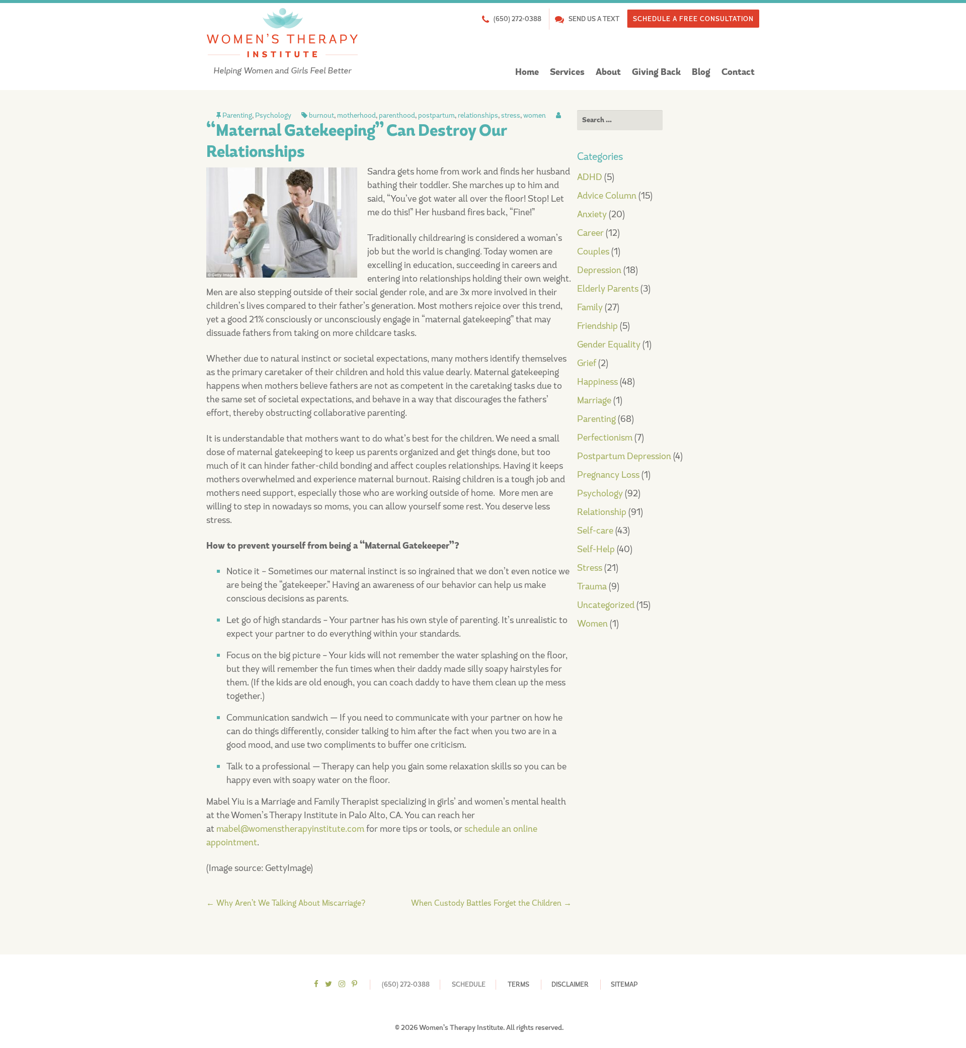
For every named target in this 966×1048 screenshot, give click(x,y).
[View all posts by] (558, 115)
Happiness (597, 382)
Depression (599, 270)
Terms (518, 984)
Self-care (595, 531)
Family (590, 307)
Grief (586, 363)
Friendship (597, 326)
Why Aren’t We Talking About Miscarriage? (285, 903)
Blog (701, 72)
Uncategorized (605, 605)
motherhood (356, 115)
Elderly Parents (607, 289)
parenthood (397, 115)
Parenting (237, 115)
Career (590, 233)
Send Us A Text (594, 19)
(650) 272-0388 (517, 19)
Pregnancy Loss (608, 475)
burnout (321, 115)
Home (527, 72)
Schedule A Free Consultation (693, 19)
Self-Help (596, 549)
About (608, 72)
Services (567, 72)
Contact (738, 72)
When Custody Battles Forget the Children (491, 903)
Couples (593, 251)
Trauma (592, 586)
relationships (478, 115)
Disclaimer (570, 984)
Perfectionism (604, 437)
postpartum (436, 115)
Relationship (601, 512)
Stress (589, 568)
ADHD (589, 177)
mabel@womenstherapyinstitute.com (290, 829)
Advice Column (606, 196)
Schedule (469, 984)
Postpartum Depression (624, 456)
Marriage (594, 400)
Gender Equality (608, 344)
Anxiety (592, 214)
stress (510, 115)
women (534, 115)
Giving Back (656, 72)
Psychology (273, 115)
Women (592, 624)
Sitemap (624, 984)
